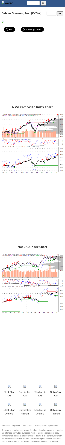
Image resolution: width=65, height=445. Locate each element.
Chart (24, 425)
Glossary (54, 425)
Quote (17, 425)
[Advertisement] (32, 68)
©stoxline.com (8, 425)
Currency (45, 425)
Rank (30, 425)
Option (37, 425)
